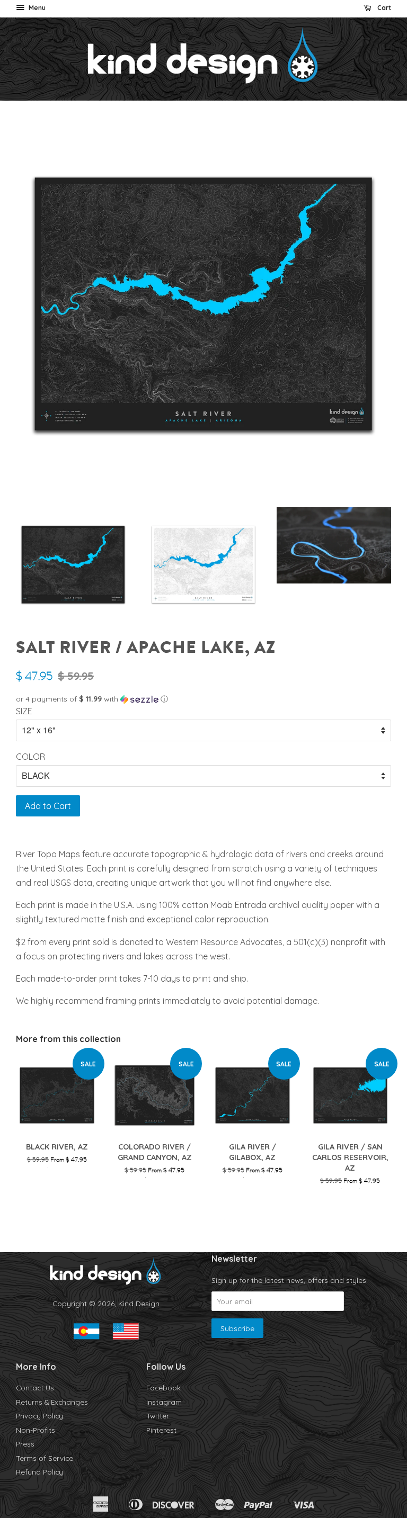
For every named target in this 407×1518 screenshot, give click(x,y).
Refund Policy (39, 1471)
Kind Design (139, 1303)
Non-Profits (35, 1429)
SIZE (24, 711)
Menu (36, 8)
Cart (383, 8)
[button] (203, 699)
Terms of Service (44, 1457)
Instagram (164, 1401)
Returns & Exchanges (52, 1401)
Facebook (163, 1387)
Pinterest (161, 1429)
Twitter (157, 1415)
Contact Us (35, 1387)
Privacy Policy (39, 1415)
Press (25, 1443)
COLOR (30, 756)
